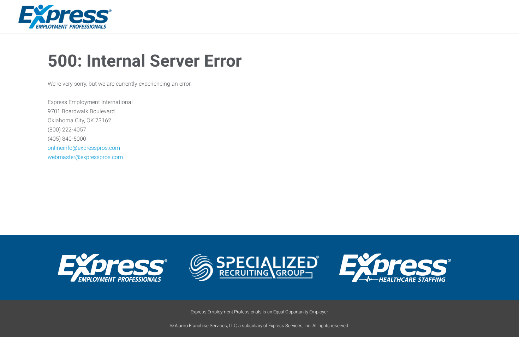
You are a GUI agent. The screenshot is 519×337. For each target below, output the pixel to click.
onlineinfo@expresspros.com (84, 148)
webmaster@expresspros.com (85, 157)
